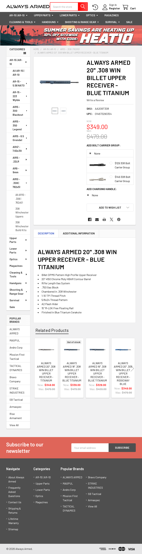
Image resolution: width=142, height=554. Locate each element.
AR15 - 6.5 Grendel (18, 138)
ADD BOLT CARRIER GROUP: (104, 145)
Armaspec (15, 406)
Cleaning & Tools (21, 22)
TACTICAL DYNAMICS (16, 368)
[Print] (104, 219)
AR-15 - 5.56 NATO (19, 83)
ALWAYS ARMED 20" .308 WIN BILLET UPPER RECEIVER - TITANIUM (46, 371)
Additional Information (79, 233)
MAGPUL (15, 340)
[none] (59, 82)
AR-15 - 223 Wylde (17, 96)
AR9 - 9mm (16, 170)
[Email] (97, 219)
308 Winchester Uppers (22, 212)
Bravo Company (15, 379)
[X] (111, 219)
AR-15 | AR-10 (17, 15)
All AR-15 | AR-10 (18, 72)
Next (132, 368)
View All (14, 425)
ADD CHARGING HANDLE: (102, 189)
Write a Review (95, 100)
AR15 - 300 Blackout (18, 110)
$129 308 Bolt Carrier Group (122, 165)
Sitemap (13, 529)
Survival (111, 22)
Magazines (111, 15)
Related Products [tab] (52, 330)
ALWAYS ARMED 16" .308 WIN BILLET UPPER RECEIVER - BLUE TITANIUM (97, 371)
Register (114, 8)
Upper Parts (42, 15)
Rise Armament (16, 416)
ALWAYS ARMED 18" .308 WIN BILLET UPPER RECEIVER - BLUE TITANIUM (71, 371)
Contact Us (14, 502)
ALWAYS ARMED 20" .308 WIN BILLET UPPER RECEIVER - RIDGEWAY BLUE (123, 373)
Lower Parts (68, 15)
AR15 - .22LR (16, 159)
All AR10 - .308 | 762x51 (20, 198)
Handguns (49, 22)
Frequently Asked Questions (14, 492)
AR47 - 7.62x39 (17, 148)
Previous (36, 368)
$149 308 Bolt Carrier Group (122, 179)
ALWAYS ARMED (15, 331)
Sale (129, 22)
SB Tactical (16, 399)
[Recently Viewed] (96, 7)
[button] (110, 208)
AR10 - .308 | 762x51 (16, 183)
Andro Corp (16, 347)
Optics (90, 15)
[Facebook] (90, 219)
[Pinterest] (119, 219)
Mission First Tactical (17, 356)
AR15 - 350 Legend (17, 125)
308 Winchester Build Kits (22, 226)
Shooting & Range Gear (80, 22)
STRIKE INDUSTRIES (17, 390)
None (97, 153)
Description (46, 233)
